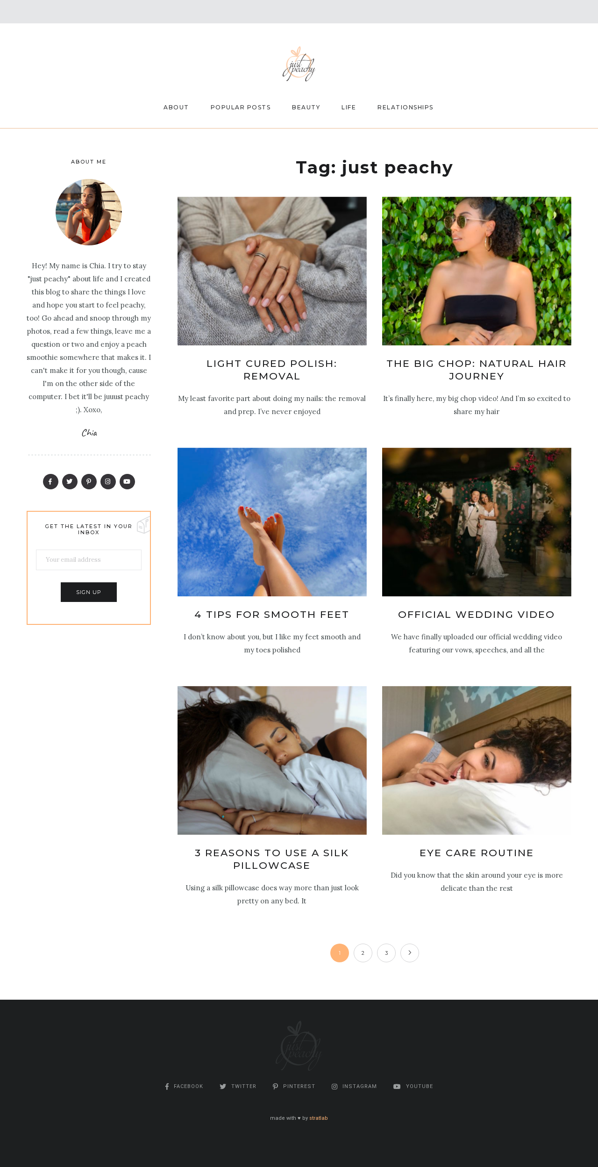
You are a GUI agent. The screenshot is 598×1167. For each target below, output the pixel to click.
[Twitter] (70, 481)
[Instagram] (108, 481)
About (176, 107)
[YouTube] (127, 481)
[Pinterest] (89, 481)
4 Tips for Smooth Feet (271, 614)
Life (349, 107)
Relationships (405, 107)
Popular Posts (241, 107)
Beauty (306, 107)
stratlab (318, 1118)
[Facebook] (50, 481)
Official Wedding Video (476, 614)
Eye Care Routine (477, 853)
